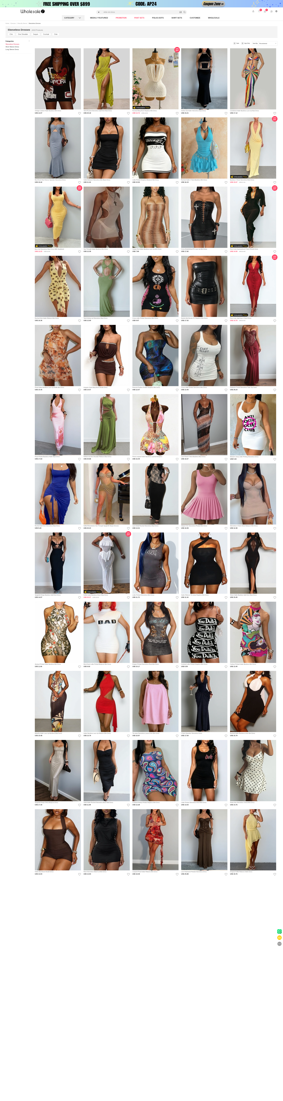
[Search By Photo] (180, 12)
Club (55, 34)
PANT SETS (139, 18)
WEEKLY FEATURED (99, 18)
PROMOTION (121, 18)
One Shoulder (23, 34)
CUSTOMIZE (195, 18)
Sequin (35, 34)
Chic (11, 34)
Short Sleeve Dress (12, 47)
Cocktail (46, 34)
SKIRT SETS (176, 18)
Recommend (263, 43)
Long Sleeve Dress (12, 49)
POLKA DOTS (158, 18)
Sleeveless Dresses (12, 44)
